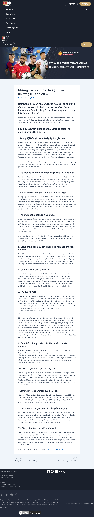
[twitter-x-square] (57, 471)
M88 (1, 477)
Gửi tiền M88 (10, 19)
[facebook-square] (49, 471)
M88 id (2, 471)
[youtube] (61, 471)
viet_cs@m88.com (9, 484)
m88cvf (6, 477)
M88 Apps (8, 32)
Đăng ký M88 (10, 14)
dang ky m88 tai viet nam (55, 449)
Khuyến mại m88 (11, 28)
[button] (71, 4)
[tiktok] (65, 471)
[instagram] (53, 471)
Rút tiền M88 (10, 23)
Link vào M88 (10, 10)
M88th (9, 471)
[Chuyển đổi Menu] (86, 9)
